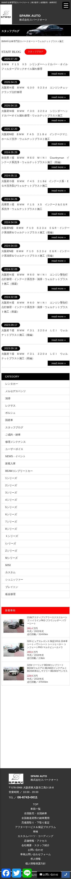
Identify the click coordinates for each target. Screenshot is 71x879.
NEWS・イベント (15, 456)
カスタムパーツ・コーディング (35, 836)
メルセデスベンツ (15, 391)
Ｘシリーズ (11, 536)
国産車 (9, 420)
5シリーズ (11, 507)
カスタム (10, 572)
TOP (35, 804)
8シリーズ (11, 528)
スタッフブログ (14, 427)
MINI (8, 565)
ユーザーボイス (14, 449)
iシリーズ (10, 543)
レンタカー (11, 383)
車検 (35, 831)
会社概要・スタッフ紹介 (35, 845)
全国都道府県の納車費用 (35, 818)
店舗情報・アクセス (35, 840)
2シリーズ (11, 485)
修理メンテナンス (15, 441)
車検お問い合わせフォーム (35, 854)
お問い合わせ (35, 849)
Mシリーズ (11, 557)
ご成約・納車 (13, 434)
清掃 (7, 398)
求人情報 (35, 858)
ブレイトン (11, 586)
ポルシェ (10, 412)
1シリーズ (11, 478)
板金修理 (10, 594)
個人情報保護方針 (35, 863)
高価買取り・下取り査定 (35, 822)
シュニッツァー (14, 579)
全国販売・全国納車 (35, 813)
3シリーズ (11, 492)
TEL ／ (23, 797)
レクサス (10, 405)
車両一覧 (35, 808)
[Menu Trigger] (66, 5)
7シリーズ (11, 521)
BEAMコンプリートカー (19, 470)
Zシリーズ (11, 550)
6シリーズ (11, 514)
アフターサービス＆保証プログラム (35, 827)
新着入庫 (10, 463)
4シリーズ (11, 499)
